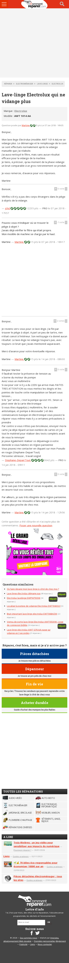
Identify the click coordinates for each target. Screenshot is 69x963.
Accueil (34, 4)
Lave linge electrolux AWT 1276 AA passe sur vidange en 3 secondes (28, 631)
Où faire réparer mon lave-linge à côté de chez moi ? (33, 589)
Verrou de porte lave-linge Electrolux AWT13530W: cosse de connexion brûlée (35, 623)
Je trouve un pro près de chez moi (34, 676)
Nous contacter (45, 944)
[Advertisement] (34, 43)
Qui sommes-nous (28, 938)
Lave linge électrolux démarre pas (23, 593)
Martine (26, 125)
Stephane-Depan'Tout (18, 460)
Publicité (23, 944)
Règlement (61, 941)
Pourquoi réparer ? (22, 850)
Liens (6, 856)
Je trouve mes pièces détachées (34, 661)
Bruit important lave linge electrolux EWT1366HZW (32, 614)
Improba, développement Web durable (31, 939)
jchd (7, 208)
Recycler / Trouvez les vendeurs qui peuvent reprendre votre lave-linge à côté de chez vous (35, 692)
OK (48, 922)
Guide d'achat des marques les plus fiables (34, 710)
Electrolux (20, 111)
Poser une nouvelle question (35, 525)
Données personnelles (44, 941)
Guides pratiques (21, 856)
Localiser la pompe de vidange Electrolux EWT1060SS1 (33, 606)
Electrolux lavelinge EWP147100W (23, 598)
